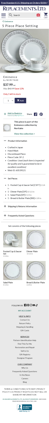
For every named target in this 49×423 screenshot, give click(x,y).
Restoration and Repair (25, 347)
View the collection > (24, 133)
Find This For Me (25, 344)
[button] (24, 142)
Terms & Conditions (14, 389)
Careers (24, 378)
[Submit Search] (10, 15)
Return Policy (25, 323)
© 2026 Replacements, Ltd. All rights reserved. (21, 399)
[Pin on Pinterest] (41, 114)
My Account (24, 310)
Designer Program (24, 358)
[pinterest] (28, 305)
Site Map (30, 389)
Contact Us (25, 320)
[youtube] (34, 305)
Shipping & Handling (24, 327)
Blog (25, 382)
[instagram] (31, 305)
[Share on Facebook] (35, 114)
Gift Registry (24, 354)
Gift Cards (24, 330)
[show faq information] (5, 215)
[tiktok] (36, 305)
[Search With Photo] (38, 15)
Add (22, 100)
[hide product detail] (5, 140)
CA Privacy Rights (20, 392)
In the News (25, 375)
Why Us (24, 368)
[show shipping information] (5, 206)
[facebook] (25, 305)
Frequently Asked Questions (24, 371)
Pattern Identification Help (24, 340)
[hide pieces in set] (5, 178)
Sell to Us (25, 351)
